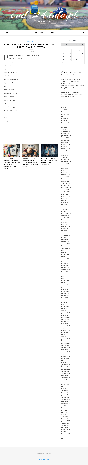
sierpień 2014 (65, 399)
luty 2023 (64, 179)
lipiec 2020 (64, 246)
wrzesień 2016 (65, 345)
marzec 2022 (65, 203)
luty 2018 (64, 308)
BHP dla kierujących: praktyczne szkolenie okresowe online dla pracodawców (70, 81)
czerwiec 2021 (65, 222)
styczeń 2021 (65, 233)
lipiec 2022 (64, 194)
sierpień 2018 (65, 295)
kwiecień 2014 (65, 408)
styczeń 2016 (65, 362)
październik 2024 (66, 136)
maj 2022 (64, 198)
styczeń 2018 (65, 311)
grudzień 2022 (65, 183)
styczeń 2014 (65, 414)
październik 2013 (66, 421)
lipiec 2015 (64, 375)
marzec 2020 (65, 254)
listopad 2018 (65, 289)
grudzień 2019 (65, 261)
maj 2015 (64, 380)
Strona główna (39, 33)
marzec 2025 (65, 125)
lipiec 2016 (64, 349)
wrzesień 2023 (65, 164)
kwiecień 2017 (65, 330)
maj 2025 (64, 120)
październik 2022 (66, 187)
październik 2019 (66, 265)
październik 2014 (66, 395)
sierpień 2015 (65, 373)
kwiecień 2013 (65, 434)
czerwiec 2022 (65, 196)
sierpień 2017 (65, 321)
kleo (8, 122)
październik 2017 (66, 317)
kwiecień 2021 (65, 226)
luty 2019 (64, 282)
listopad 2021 (65, 211)
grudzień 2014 (65, 390)
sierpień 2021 (65, 218)
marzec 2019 (65, 280)
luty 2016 (64, 360)
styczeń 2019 (65, 285)
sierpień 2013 (65, 425)
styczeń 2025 (65, 129)
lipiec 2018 (64, 298)
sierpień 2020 (65, 244)
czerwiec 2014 (65, 403)
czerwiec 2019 (65, 274)
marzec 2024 (65, 151)
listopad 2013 (65, 419)
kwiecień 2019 (65, 278)
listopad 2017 (65, 315)
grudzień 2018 (65, 287)
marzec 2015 (65, 384)
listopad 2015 (65, 367)
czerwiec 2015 (65, 377)
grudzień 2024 (65, 131)
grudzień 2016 (65, 339)
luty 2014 (64, 412)
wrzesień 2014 (65, 397)
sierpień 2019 (65, 269)
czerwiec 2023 (65, 170)
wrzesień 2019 (65, 267)
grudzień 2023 (65, 157)
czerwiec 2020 (65, 248)
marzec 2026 (65, 114)
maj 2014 (64, 406)
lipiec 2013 (64, 427)
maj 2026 (64, 110)
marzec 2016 (65, 358)
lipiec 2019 (64, 272)
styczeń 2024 (65, 155)
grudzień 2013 (65, 416)
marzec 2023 (65, 177)
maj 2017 (64, 328)
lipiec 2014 (64, 401)
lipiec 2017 (64, 323)
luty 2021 (64, 231)
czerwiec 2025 (65, 118)
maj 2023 (64, 172)
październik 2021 (66, 213)
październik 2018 (66, 291)
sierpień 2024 (65, 140)
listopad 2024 (65, 133)
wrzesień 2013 (65, 423)
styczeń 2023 (65, 181)
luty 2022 (64, 205)
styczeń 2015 (65, 388)
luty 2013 (64, 438)
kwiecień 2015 (65, 382)
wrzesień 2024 (65, 138)
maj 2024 (64, 146)
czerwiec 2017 (65, 326)
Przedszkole (31, 41)
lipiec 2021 (64, 220)
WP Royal (48, 453)
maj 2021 (64, 224)
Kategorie (51, 33)
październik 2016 (66, 343)
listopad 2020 (65, 237)
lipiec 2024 (64, 142)
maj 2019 (64, 276)
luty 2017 (64, 334)
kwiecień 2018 (65, 304)
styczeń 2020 (65, 259)
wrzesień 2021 (65, 215)
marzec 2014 (65, 410)
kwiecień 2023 (65, 174)
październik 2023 (66, 161)
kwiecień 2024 (65, 148)
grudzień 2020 (65, 235)
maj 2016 (64, 354)
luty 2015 (64, 386)
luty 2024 (64, 153)
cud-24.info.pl (44, 14)
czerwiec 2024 (65, 144)
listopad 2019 (65, 263)
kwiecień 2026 (65, 112)
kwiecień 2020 (65, 252)
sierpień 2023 (65, 166)
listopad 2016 (65, 341)
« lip (72, 66)
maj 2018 (64, 302)
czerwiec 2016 (65, 352)
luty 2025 (64, 127)
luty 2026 (64, 116)
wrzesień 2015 (65, 371)
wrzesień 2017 (65, 319)
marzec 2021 (65, 228)
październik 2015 (66, 369)
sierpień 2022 (65, 192)
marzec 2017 (65, 332)
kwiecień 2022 (65, 200)
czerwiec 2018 (65, 300)
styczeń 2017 (65, 336)
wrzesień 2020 (65, 241)
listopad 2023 (65, 159)
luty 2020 (64, 257)
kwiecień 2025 (65, 123)
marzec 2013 (65, 436)
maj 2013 (64, 432)
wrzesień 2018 (65, 293)
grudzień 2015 (65, 365)
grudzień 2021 (65, 209)
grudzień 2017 (65, 313)
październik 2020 (66, 239)
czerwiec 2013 (65, 429)
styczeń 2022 (65, 207)
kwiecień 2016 (65, 356)
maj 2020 (64, 250)
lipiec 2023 (64, 168)
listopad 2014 (65, 393)
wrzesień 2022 (65, 190)
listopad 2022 (65, 185)
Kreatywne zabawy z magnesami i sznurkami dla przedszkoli (49, 160)
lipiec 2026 (64, 107)
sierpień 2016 (65, 347)
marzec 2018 (65, 306)
